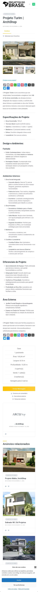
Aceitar (19, 580)
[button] (35, 567)
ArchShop (20, 424)
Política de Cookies (12, 589)
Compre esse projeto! (9, 80)
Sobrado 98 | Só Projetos (15, 522)
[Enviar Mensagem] (5, 434)
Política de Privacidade (23, 589)
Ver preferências (19, 585)
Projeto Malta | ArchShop (15, 478)
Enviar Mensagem (19, 389)
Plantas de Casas (9, 14)
